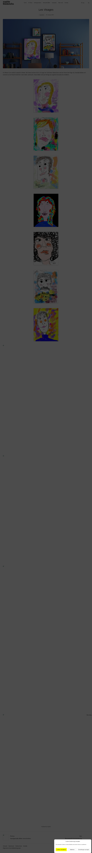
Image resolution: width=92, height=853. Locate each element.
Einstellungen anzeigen (83, 849)
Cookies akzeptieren (61, 849)
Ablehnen (72, 849)
